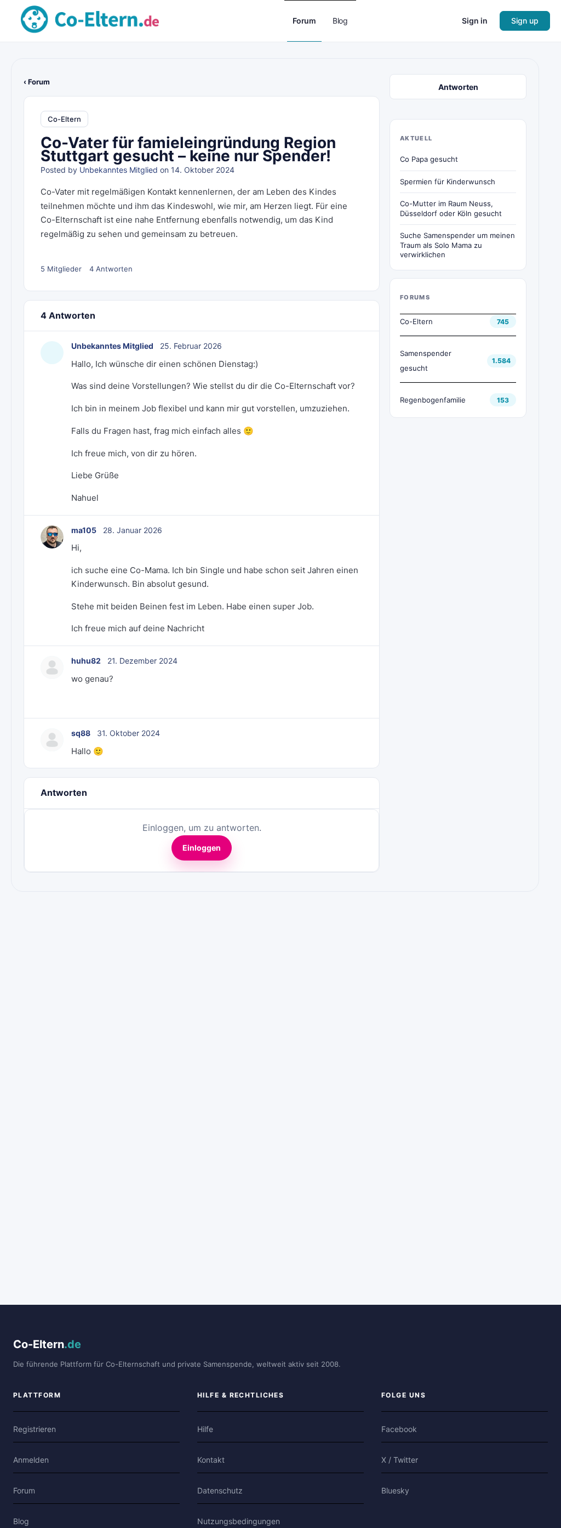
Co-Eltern (64, 119)
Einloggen (201, 847)
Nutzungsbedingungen (238, 1521)
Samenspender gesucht (425, 360)
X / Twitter (399, 1459)
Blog (21, 1521)
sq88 (80, 733)
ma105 (83, 530)
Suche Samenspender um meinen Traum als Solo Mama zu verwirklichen (457, 245)
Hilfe (205, 1429)
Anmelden (31, 1459)
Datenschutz (220, 1490)
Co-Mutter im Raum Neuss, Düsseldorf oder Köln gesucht (451, 208)
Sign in (475, 20)
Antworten (458, 87)
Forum (24, 1490)
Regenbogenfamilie (433, 399)
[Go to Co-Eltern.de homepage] (90, 20)
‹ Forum (37, 81)
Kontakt (211, 1459)
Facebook (399, 1429)
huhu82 (86, 660)
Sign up (525, 20)
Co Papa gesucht (429, 159)
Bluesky (395, 1490)
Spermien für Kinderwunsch (447, 181)
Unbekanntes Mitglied (118, 169)
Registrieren (34, 1429)
